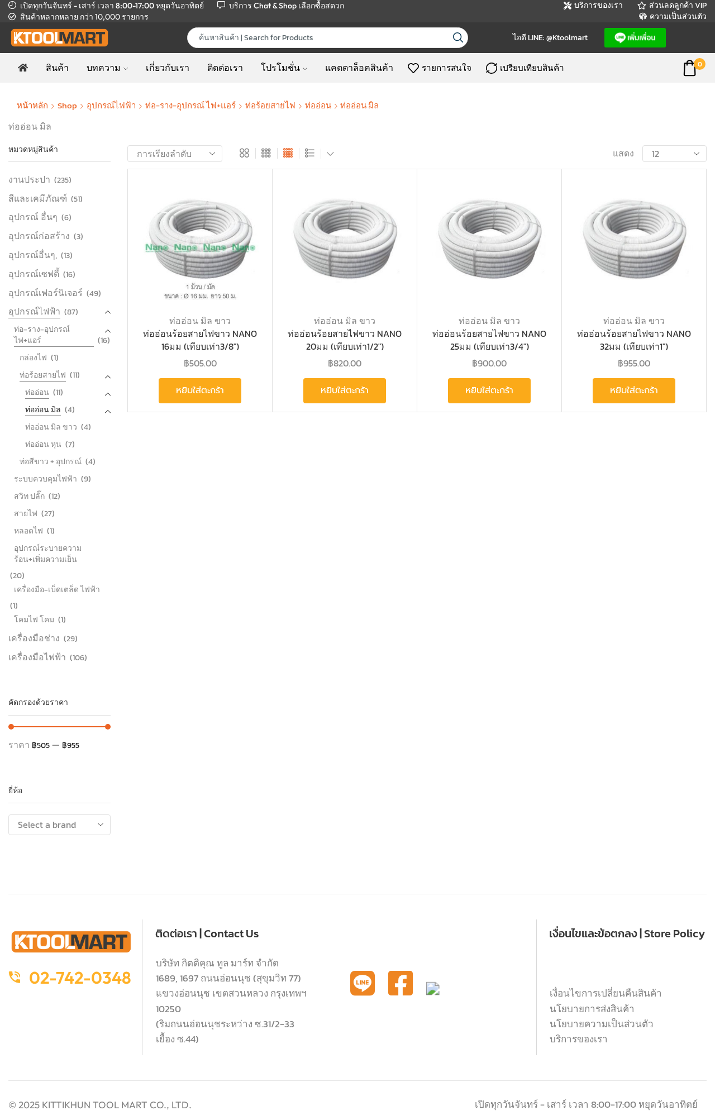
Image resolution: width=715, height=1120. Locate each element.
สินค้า (57, 67)
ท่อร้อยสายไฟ (270, 105)
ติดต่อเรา (225, 67)
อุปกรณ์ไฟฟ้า (111, 105)
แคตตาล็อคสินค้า (359, 67)
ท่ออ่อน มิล (43, 410)
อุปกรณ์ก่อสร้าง (39, 235)
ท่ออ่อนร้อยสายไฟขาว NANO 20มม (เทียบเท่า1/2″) (345, 339)
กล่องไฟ (33, 358)
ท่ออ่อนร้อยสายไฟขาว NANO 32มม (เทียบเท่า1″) (634, 339)
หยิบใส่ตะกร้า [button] (242, 231)
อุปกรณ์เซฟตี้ (33, 273)
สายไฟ (25, 514)
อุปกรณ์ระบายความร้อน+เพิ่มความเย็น (48, 553)
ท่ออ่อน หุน (43, 444)
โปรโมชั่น (280, 67)
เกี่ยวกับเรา (167, 67)
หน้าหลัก (32, 105)
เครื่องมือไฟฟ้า (37, 656)
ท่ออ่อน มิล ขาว (200, 320)
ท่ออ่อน (318, 105)
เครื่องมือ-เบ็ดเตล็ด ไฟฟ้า (57, 589)
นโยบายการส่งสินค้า (592, 1009)
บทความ (104, 67)
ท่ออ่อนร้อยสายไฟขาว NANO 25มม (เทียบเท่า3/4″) (489, 339)
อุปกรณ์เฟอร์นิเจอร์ (45, 292)
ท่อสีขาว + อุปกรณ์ (51, 462)
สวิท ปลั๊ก (29, 496)
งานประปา (29, 179)
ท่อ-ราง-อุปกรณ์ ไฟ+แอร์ (190, 105)
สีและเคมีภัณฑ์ (37, 198)
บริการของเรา (579, 1039)
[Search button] (458, 37)
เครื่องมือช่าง (34, 638)
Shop (67, 105)
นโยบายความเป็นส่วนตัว (602, 1024)
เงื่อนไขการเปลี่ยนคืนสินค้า (606, 993)
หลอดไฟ (28, 531)
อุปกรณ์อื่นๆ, (32, 254)
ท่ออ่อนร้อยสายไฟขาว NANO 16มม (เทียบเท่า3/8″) (200, 339)
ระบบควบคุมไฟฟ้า (45, 479)
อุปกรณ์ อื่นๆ (33, 216)
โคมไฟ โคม (34, 620)
